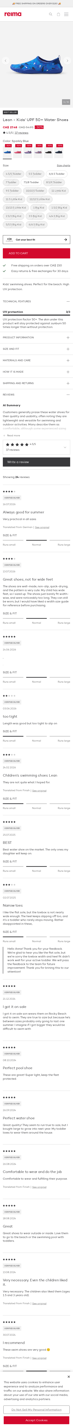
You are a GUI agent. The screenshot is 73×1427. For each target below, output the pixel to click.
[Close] (69, 1377)
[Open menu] (66, 14)
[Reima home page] (13, 14)
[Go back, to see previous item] (6, 61)
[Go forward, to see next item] (67, 61)
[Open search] (51, 14)
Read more (13, 435)
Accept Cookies (36, 1420)
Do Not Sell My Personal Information (36, 1409)
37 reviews (21, 132)
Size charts (63, 165)
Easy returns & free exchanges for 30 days (39, 271)
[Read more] (36, 427)
